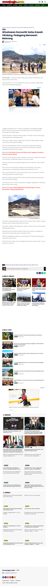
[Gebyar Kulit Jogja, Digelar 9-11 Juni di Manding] (13, 518)
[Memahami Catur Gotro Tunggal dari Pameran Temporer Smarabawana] (34, 460)
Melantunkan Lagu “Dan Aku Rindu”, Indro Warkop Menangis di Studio (33, 450)
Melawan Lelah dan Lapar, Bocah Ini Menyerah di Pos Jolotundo (28, 353)
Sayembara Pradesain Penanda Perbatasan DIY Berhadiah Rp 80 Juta (13, 543)
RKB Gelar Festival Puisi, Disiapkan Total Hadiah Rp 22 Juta (12, 431)
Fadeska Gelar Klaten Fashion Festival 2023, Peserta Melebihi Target (39, 289)
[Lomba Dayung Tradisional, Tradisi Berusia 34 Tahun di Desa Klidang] (39, 297)
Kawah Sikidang (28, 264)
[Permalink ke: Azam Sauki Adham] (3, 42)
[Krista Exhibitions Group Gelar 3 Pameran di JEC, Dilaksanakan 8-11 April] (7, 382)
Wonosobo (36, 264)
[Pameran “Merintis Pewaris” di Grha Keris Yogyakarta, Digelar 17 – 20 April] (34, 535)
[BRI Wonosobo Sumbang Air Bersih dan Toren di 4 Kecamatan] (24, 282)
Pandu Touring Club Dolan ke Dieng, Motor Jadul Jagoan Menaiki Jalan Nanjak (23, 304)
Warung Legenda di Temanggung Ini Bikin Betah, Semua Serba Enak (8, 289)
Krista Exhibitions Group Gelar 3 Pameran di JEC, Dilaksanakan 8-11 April (29, 381)
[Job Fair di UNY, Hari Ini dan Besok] (34, 501)
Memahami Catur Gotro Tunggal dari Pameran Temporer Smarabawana (33, 468)
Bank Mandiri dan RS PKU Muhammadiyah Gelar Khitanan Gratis (12, 509)
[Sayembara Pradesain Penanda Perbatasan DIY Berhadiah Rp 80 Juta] (13, 535)
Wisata (4, 29)
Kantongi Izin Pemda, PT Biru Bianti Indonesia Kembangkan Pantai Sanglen (29, 371)
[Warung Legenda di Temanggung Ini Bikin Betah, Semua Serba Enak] (9, 282)
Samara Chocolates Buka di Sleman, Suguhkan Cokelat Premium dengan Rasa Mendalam (29, 344)
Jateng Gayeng (20, 264)
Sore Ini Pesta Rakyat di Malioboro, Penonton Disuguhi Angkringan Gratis (11, 468)
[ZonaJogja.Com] (13, 1)
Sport (34, 300)
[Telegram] (42, 273)
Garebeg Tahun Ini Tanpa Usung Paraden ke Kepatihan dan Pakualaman (34, 526)
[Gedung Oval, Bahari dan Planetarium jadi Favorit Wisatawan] (7, 336)
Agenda (6, 506)
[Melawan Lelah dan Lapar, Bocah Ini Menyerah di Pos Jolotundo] (7, 354)
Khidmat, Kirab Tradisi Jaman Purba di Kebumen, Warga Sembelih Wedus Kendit (9, 304)
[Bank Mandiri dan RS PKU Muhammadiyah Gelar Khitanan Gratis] (13, 501)
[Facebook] (37, 273)
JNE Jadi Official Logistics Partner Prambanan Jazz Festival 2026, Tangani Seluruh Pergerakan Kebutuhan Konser (33, 432)
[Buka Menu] (42, 2)
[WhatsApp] (45, 273)
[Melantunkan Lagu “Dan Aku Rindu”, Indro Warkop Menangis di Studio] (34, 441)
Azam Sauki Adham (8, 41)
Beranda (3, 27)
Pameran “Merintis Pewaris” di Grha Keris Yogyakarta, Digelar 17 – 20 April (33, 543)
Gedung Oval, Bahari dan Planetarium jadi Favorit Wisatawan (28, 335)
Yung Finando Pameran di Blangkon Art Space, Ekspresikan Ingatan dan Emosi (12, 485)
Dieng (15, 264)
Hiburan (34, 285)
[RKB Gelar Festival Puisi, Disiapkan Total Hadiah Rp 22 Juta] (13, 423)
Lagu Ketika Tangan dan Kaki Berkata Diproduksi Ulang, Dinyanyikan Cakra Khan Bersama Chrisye (34, 486)
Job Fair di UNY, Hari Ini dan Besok (32, 508)
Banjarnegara (8, 264)
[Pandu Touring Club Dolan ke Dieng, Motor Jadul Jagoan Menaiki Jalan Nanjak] (24, 297)
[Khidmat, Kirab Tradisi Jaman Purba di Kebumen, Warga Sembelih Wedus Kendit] (9, 297)
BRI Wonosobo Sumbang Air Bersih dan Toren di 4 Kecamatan (23, 289)
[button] (39, 2)
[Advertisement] (25, 16)
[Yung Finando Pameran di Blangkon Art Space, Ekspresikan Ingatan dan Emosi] (13, 477)
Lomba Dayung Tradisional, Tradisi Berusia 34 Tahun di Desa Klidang (38, 304)
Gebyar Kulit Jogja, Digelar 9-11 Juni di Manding (11, 526)
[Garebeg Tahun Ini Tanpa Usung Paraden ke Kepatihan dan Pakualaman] (34, 518)
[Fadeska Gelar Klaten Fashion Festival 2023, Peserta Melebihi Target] (39, 282)
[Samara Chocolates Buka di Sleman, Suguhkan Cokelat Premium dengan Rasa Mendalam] (7, 345)
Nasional (20, 285)
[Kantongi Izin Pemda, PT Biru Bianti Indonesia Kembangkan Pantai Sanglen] (7, 372)
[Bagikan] (45, 42)
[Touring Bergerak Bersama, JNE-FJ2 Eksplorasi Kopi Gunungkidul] (7, 363)
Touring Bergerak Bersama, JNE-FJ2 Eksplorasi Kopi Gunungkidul (29, 362)
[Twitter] (40, 273)
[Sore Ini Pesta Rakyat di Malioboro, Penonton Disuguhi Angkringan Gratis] (13, 460)
